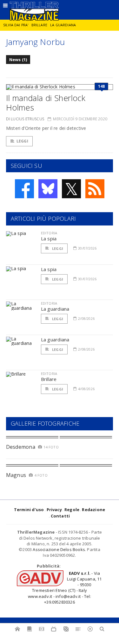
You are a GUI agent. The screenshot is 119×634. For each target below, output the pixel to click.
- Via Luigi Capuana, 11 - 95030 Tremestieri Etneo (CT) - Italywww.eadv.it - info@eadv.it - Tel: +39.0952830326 (65, 587)
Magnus (16, 475)
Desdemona (20, 446)
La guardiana (63, 25)
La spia (49, 238)
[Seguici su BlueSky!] (48, 189)
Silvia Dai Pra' (15, 25)
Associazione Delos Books (59, 549)
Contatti (60, 516)
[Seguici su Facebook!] (24, 189)
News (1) (18, 59)
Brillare (39, 25)
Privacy (54, 509)
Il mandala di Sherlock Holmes (45, 102)
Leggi (22, 141)
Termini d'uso (29, 509)
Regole (71, 509)
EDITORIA (49, 233)
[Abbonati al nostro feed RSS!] (95, 189)
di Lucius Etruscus (25, 119)
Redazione (93, 509)
